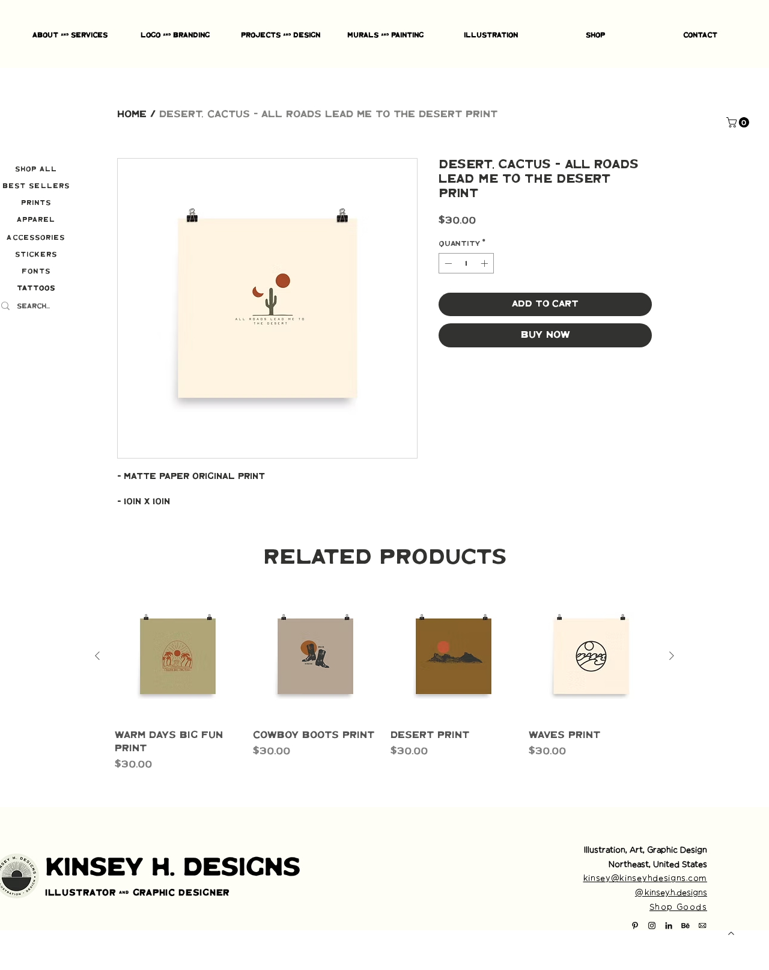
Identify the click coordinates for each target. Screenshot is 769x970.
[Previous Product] (97, 655)
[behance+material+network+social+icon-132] (685, 925)
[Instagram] (652, 925)
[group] (384, 683)
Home (132, 114)
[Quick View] (178, 656)
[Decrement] (447, 263)
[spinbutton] (466, 263)
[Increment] (485, 263)
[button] (739, 122)
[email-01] (702, 925)
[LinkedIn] (668, 925)
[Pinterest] (635, 925)
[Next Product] (671, 655)
